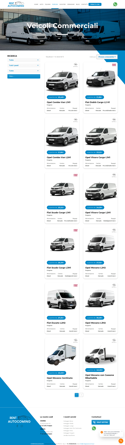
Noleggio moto (68, 430)
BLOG (78, 4)
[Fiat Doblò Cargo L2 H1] (100, 79)
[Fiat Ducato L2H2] (62, 299)
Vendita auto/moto (69, 435)
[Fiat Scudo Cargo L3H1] (62, 244)
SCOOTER (63, 4)
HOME (36, 4)
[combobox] (23, 60)
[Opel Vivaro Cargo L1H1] (100, 136)
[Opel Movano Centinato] (62, 354)
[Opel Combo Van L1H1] (62, 81)
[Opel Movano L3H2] (100, 298)
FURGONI (55, 4)
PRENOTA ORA (95, 4)
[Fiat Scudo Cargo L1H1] (62, 189)
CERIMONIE (70, 4)
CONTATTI (84, 4)
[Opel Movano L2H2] (100, 243)
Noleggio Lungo (69, 426)
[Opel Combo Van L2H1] (62, 136)
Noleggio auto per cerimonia (72, 428)
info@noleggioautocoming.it (87, 443)
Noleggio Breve (68, 421)
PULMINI (47, 4)
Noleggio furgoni (69, 433)
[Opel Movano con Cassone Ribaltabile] (100, 354)
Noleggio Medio (68, 423)
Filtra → (11, 76)
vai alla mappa (46, 425)
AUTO (41, 4)
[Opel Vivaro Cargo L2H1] (100, 191)
